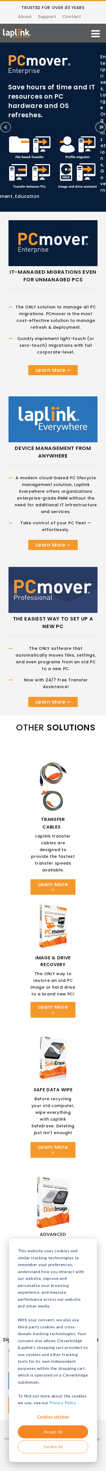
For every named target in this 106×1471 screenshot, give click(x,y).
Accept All (53, 1431)
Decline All (53, 1446)
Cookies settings (53, 1416)
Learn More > (53, 370)
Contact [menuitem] (71, 16)
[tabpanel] (53, 71)
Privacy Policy (62, 1402)
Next (100, 127)
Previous (5, 127)
